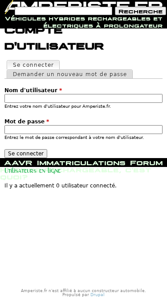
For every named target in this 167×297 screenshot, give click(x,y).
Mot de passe (26, 121)
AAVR (18, 161)
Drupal (97, 295)
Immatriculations (81, 161)
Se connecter (36, 65)
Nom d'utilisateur (33, 90)
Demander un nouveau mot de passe (70, 74)
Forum (146, 161)
